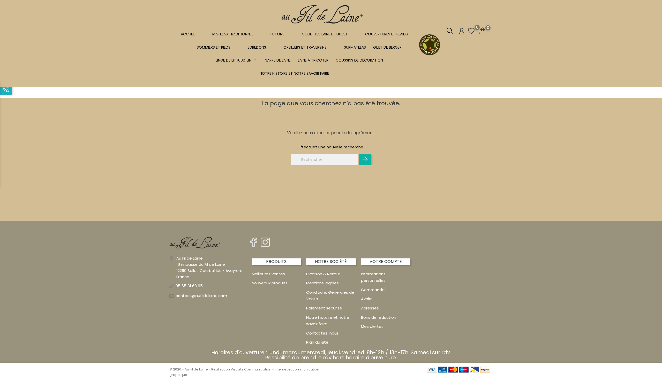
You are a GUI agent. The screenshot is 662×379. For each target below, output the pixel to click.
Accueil (188, 34)
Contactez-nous (322, 333)
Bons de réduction (378, 317)
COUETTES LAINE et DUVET (325, 34)
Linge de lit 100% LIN (237, 60)
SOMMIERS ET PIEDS (213, 47)
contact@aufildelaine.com (201, 295)
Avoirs (366, 298)
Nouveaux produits (270, 283)
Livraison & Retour (323, 274)
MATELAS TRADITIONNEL (232, 34)
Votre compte (386, 261)
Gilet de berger (387, 47)
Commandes (374, 289)
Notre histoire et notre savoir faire (294, 73)
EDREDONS (257, 47)
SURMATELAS (355, 47)
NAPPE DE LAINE (278, 60)
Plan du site (317, 342)
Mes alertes (372, 326)
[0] (482, 31)
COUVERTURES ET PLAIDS (386, 34)
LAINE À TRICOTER (313, 60)
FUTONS (277, 34)
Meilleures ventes (268, 274)
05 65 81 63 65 (189, 286)
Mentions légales (322, 283)
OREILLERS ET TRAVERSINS (305, 47)
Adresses (370, 308)
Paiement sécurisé (324, 308)
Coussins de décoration (359, 60)
